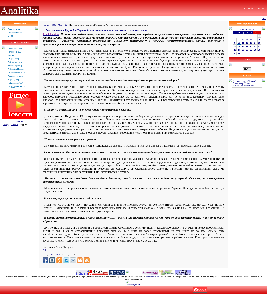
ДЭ (44, 250)
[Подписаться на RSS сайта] (87, 260)
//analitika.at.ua (152, 277)
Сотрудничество (15, 86)
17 (239, 46)
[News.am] (100, 272)
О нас (10, 36)
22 (259, 46)
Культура (12, 55)
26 (247, 50)
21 (255, 46)
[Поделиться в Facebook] (45, 260)
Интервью (12, 52)
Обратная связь (15, 32)
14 (255, 43)
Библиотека (13, 83)
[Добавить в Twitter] (66, 260)
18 (243, 46)
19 (247, 46)
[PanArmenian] (84, 272)
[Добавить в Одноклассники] (59, 260)
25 (243, 50)
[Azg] (183, 272)
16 (235, 46)
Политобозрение (15, 72)
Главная (45, 25)
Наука (10, 79)
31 (239, 53)
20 (251, 46)
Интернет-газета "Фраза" (244, 81)
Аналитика (12, 48)
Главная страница (16, 29)
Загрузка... (20, 121)
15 (259, 43)
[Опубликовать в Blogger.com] (80, 260)
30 (235, 53)
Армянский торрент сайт (244, 85)
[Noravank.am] (117, 272)
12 (247, 43)
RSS (264, 19)
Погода (6, 124)
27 (251, 50)
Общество (12, 62)
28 (255, 50)
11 (243, 43)
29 (259, 50)
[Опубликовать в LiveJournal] (73, 260)
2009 (54, 25)
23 (235, 50)
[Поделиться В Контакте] (52, 260)
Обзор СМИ (13, 69)
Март (60, 25)
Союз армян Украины (242, 83)
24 (239, 50)
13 (251, 43)
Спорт (10, 59)
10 (66, 25)
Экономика (13, 76)
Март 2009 (247, 30)
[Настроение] (167, 272)
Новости (12, 66)
